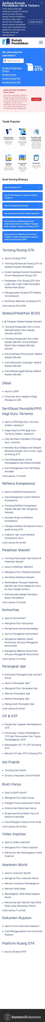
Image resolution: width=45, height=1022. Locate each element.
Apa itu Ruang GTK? (15, 951)
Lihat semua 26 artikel (14, 826)
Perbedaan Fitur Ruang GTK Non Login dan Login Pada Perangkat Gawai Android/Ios (22, 284)
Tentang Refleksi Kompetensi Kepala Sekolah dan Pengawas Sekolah (21, 509)
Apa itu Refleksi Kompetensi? (20, 492)
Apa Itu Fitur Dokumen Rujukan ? (22, 926)
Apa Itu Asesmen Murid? (18, 873)
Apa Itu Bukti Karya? (16, 792)
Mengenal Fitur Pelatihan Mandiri (22, 572)
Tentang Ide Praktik (15, 770)
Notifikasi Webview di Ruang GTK (23, 301)
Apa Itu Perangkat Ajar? (17, 683)
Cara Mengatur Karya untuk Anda (23, 822)
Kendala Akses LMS (11, 82)
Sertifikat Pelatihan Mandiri (19, 577)
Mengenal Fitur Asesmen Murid (21, 878)
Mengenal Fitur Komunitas (19, 623)
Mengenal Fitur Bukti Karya (19, 797)
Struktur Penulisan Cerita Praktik (22, 775)
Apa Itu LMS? (12, 391)
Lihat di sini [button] (36, 21)
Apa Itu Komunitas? (15, 618)
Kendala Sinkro (9, 75)
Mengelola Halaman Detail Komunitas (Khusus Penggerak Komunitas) (21, 642)
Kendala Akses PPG (11, 78)
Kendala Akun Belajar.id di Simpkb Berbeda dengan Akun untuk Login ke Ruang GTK (23, 451)
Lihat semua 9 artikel (13, 708)
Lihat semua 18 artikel (14, 305)
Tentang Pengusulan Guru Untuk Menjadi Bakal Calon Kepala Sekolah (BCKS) (22, 330)
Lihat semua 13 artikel (14, 602)
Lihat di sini (36, 99)
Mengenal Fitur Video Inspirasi (21, 847)
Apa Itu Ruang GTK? (15, 258)
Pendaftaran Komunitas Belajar (21, 628)
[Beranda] (16, 42)
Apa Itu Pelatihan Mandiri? (19, 567)
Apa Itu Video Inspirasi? (17, 842)
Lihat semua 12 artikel (14, 659)
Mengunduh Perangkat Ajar (19, 704)
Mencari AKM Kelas (15, 888)
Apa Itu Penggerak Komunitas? (21, 633)
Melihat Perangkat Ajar (17, 698)
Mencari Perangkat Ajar (17, 693)
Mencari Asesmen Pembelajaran (22, 883)
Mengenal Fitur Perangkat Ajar (21, 688)
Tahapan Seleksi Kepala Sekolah (24, 321)
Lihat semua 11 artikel (14, 476)
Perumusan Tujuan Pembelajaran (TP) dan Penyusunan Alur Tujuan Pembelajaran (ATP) (23, 736)
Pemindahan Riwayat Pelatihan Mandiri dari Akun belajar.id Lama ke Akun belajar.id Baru (23, 585)
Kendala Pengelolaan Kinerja (12, 69)
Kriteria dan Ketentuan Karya (20, 808)
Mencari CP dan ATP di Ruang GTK (23, 753)
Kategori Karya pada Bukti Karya (22, 803)
